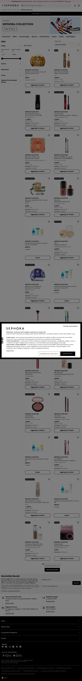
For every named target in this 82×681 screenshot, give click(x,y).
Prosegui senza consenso (70, 326)
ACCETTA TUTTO (68, 353)
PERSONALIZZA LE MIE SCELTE (49, 353)
